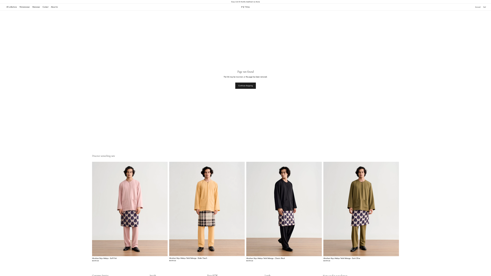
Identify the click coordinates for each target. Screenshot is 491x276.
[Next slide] (164, 209)
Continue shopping (245, 85)
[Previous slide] (96, 209)
